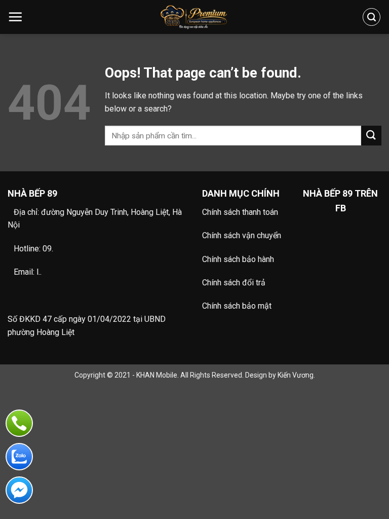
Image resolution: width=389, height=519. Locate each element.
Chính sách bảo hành (238, 259)
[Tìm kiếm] (371, 17)
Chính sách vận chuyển (241, 235)
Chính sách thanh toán (240, 212)
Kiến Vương (296, 375)
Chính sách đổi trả (233, 282)
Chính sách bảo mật (236, 306)
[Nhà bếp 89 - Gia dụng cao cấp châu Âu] (195, 17)
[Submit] (371, 135)
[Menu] (15, 17)
